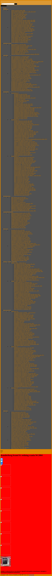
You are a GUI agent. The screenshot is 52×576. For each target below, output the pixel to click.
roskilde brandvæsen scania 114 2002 (19, 220)
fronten (4, 8)
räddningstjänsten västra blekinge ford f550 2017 (24, 302)
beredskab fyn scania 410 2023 (20, 117)
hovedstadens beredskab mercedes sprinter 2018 (21, 25)
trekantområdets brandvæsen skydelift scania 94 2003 (25, 390)
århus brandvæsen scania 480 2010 (18, 448)
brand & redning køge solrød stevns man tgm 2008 (25, 134)
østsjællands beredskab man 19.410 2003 (23, 193)
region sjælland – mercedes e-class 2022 (20, 51)
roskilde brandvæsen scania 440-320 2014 (20, 219)
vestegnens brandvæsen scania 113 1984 (20, 444)
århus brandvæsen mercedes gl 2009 (19, 260)
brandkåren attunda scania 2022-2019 (22, 95)
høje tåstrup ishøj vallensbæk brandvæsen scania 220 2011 (26, 279)
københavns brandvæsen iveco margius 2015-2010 (25, 341)
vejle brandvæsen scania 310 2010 (21, 182)
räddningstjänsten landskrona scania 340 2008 (24, 347)
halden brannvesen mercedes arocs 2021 (22, 329)
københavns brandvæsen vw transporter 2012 (21, 27)
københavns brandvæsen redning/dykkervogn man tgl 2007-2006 (28, 285)
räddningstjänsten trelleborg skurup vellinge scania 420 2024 (27, 391)
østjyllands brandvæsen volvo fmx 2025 (22, 306)
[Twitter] (26, 461)
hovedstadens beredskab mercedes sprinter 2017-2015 (22, 26)
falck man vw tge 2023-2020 (17, 12)
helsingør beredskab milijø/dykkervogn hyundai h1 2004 (26, 276)
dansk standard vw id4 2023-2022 (18, 44)
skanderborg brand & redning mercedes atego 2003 (25, 161)
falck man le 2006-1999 (19, 321)
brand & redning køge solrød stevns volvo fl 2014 (22, 423)
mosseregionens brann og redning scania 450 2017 (25, 146)
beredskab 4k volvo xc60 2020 (18, 230)
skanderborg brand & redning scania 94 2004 (23, 159)
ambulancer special (7, 43)
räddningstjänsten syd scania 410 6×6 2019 (20, 222)
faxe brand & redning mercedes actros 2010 (23, 105)
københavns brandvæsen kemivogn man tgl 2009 (24, 284)
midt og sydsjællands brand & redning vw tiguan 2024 (23, 245)
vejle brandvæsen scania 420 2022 (18, 225)
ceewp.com (31, 574)
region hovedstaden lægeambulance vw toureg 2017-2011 (23, 49)
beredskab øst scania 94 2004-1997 (21, 192)
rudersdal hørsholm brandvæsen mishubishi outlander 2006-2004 (25, 54)
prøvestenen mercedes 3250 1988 (18, 431)
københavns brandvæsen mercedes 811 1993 (23, 289)
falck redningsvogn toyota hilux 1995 (22, 267)
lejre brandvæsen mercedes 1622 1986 (19, 425)
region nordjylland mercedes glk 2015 (19, 50)
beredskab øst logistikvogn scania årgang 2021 (21, 83)
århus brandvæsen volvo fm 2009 (18, 227)
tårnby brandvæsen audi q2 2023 (21, 176)
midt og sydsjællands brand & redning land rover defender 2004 (25, 70)
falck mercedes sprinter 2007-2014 (18, 15)
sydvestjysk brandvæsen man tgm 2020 (22, 299)
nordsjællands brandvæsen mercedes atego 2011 (24, 359)
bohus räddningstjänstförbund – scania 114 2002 (24, 318)
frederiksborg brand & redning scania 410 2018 (24, 110)
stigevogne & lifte (7, 310)
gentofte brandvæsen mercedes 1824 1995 (23, 120)
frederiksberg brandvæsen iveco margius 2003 (24, 323)
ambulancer (5, 9)
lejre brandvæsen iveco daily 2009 (21, 292)
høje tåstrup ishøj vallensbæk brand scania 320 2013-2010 (23, 421)
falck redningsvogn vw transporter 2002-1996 (24, 266)
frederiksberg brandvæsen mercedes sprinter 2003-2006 (23, 21)
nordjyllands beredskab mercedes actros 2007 (21, 218)
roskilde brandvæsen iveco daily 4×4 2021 (20, 73)
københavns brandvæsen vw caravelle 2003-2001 (22, 31)
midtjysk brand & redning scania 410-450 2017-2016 (22, 426)
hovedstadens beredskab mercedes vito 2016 (20, 238)
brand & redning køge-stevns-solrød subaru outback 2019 (23, 243)
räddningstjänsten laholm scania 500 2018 (20, 216)
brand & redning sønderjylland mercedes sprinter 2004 (25, 170)
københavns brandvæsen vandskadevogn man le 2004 (22, 68)
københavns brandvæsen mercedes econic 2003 (24, 288)
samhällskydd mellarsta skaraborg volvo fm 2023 (24, 141)
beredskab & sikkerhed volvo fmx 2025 (19, 413)
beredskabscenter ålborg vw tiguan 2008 (20, 259)
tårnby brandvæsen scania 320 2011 (19, 441)
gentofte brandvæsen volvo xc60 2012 (19, 235)
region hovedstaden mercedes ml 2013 (19, 48)
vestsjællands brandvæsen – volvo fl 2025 (23, 400)
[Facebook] (26, 459)
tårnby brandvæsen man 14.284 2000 (22, 181)
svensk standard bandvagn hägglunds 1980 (20, 76)
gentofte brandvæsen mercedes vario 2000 (23, 275)
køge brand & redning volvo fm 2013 (22, 345)
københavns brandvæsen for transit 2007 (22, 287)
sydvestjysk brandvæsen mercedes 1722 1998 (24, 383)
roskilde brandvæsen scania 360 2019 (22, 367)
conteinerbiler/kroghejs (8, 211)
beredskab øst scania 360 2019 (20, 406)
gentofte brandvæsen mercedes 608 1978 (23, 122)
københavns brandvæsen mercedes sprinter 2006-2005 (23, 29)
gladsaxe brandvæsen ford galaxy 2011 (19, 236)
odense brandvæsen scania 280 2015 (22, 362)
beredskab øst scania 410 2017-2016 (22, 191)
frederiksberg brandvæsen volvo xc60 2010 (20, 231)
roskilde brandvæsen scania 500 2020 (19, 432)
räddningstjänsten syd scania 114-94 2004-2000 (24, 169)
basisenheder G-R (15, 119)
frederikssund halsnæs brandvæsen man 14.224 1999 (25, 114)
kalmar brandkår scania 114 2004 (21, 339)
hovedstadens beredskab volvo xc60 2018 (20, 237)
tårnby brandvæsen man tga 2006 (21, 180)
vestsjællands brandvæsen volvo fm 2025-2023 (24, 185)
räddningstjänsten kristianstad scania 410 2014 (24, 340)
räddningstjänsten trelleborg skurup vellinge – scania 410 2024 (27, 175)
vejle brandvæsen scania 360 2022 (21, 395)
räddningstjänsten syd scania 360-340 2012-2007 (24, 168)
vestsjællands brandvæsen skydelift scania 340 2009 (25, 401)
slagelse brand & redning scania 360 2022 (23, 369)
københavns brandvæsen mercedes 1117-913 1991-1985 (26, 131)
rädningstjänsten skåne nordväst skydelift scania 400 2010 (26, 368)
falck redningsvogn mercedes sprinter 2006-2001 (24, 264)
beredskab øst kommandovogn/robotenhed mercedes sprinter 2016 (25, 86)
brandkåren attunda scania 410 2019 (22, 313)
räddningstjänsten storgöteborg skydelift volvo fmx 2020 (26, 374)
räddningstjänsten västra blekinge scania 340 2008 (24, 190)
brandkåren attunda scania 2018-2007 (22, 96)
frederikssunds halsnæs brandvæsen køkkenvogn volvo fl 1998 (24, 62)
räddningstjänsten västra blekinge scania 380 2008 (24, 404)
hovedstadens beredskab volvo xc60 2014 (20, 239)
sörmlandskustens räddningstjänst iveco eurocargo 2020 (26, 386)
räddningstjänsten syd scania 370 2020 (22, 378)
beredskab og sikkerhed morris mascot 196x (23, 317)
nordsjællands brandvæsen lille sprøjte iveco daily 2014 (26, 148)
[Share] (26, 463)
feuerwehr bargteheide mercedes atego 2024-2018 (24, 97)
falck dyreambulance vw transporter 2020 (20, 56)
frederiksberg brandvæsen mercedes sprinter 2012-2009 (23, 20)
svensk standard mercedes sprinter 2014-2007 (21, 39)
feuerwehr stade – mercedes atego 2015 (22, 164)
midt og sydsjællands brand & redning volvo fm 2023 (25, 142)
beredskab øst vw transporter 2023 (18, 82)
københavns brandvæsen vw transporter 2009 (21, 241)
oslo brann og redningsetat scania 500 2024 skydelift (25, 366)
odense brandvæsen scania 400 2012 (19, 430)
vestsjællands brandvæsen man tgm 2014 (23, 186)
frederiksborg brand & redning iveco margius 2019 (25, 326)
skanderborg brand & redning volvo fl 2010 (23, 158)
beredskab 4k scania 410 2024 (20, 94)
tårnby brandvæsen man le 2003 (21, 393)
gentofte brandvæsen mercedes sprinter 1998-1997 (22, 23)
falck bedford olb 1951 (19, 322)
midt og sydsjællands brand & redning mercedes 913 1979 (26, 145)
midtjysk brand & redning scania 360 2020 (23, 353)
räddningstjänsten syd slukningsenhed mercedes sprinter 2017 (27, 167)
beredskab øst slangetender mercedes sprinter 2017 (22, 85)
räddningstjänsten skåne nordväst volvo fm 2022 (24, 162)
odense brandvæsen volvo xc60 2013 (19, 248)
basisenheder (6, 91)
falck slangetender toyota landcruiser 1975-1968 (21, 59)
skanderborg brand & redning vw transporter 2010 (22, 249)
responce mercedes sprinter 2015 (18, 32)
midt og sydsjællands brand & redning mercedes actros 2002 (27, 356)
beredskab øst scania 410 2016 (17, 446)
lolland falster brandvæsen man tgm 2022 (23, 349)
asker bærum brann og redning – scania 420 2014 (24, 312)
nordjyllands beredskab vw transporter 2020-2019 (22, 247)
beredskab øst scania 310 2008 (20, 305)
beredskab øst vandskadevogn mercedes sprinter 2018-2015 (24, 84)
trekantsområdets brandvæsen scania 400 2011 (21, 440)
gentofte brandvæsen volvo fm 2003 (22, 327)
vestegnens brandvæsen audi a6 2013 (19, 253)
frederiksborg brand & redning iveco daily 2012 (24, 111)
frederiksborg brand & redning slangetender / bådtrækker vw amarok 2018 (27, 61)
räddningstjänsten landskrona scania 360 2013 (24, 136)
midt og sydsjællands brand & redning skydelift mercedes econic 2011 (29, 355)
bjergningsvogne (6, 196)
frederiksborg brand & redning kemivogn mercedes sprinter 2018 (28, 270)
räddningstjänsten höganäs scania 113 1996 (20, 213)
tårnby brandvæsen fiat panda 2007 (21, 179)
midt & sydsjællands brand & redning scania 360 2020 (25, 144)
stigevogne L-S (14, 346)
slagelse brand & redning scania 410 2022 (23, 163)
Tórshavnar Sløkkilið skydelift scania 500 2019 (24, 389)
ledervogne (5, 228)
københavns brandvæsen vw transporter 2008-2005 (22, 28)
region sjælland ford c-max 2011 (18, 53)
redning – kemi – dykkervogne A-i (18, 262)
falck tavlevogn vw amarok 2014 (18, 202)
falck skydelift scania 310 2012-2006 (22, 319)
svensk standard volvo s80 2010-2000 (19, 40)
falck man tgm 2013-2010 (19, 99)
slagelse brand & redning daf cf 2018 (19, 221)
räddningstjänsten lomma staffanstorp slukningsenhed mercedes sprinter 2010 (30, 139)
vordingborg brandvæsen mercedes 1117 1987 (24, 187)
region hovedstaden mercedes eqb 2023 (19, 46)
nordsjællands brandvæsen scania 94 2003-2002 (24, 150)
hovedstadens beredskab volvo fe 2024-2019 (20, 420)
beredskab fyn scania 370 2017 (20, 118)
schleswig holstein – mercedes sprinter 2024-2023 (22, 36)
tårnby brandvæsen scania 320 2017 (21, 177)
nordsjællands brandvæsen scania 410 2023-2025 (24, 147)
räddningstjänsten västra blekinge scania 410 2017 (24, 188)
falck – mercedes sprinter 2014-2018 (19, 14)
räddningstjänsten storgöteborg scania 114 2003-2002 (25, 375)
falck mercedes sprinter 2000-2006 (18, 17)
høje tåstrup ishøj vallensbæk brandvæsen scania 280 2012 (26, 124)
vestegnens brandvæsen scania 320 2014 (20, 442)
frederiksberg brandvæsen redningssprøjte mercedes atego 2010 (27, 107)
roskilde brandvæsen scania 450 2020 (22, 153)
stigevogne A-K (14, 311)
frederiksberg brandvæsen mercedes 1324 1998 (24, 108)
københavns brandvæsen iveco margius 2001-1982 (25, 343)
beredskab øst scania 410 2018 (17, 226)
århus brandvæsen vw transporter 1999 (22, 309)
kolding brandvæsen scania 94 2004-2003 (23, 127)
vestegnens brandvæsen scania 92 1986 (22, 398)
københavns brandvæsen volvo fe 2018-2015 (21, 214)
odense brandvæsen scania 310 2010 (22, 151)
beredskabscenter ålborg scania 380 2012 (20, 447)
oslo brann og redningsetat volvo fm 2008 (20, 209)
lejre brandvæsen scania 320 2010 (21, 137)
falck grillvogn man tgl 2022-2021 (18, 197)
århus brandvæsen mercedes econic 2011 (22, 409)
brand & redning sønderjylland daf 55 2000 (23, 300)
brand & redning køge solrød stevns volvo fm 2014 (25, 133)
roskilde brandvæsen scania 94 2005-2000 (23, 154)
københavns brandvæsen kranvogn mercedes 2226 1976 (23, 208)
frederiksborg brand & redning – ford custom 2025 (22, 60)
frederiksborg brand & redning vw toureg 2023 (21, 232)
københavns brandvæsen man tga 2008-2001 (23, 130)
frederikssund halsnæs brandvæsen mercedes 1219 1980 (26, 116)
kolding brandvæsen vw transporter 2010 (23, 282)
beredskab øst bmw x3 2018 (17, 255)
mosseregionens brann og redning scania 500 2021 (25, 357)
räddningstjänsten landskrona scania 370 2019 (24, 135)
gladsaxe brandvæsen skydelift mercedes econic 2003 (25, 328)
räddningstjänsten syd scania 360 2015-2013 (23, 379)
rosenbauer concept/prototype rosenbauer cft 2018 (24, 152)
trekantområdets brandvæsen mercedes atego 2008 (25, 173)
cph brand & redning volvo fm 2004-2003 (20, 417)
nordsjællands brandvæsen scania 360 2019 (23, 358)
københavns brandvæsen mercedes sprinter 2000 (21, 45)
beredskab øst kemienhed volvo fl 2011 (22, 304)
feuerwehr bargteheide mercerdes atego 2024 (23, 316)
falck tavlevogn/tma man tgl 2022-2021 (19, 198)
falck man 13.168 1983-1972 (20, 101)
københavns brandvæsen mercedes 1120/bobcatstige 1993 (26, 344)
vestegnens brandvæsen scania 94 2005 (19, 443)
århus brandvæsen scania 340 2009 (21, 194)
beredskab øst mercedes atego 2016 (21, 407)
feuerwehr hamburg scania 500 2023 (22, 330)
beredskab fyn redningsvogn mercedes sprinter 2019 (25, 272)
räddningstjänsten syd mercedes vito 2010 (20, 250)
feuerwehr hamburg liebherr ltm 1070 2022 (20, 204)
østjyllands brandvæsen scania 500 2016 (22, 307)
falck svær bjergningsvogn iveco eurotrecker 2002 (22, 203)
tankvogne (5, 410)
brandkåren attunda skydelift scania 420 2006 (23, 315)
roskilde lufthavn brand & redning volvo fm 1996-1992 (23, 434)
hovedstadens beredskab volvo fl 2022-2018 (23, 123)
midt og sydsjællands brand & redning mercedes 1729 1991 (24, 427)
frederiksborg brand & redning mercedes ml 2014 (21, 233)
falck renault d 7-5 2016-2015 (17, 199)
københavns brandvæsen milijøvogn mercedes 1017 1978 (26, 290)
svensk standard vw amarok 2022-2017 (19, 42)
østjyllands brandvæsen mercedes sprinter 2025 (21, 89)
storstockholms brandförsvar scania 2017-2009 (24, 376)
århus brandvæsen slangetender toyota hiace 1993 (22, 90)
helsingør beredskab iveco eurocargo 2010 (23, 332)
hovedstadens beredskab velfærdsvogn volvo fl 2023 (22, 63)
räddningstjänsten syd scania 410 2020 (22, 165)
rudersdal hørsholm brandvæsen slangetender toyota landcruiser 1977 (26, 74)
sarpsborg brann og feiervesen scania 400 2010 (24, 157)
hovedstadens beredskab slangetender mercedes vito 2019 (23, 65)
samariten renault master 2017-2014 (19, 34)
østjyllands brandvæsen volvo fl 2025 (19, 88)
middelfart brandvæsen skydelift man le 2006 (23, 352)
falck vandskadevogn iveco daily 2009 (19, 57)
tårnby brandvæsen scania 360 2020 (21, 392)
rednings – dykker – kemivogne (10, 261)
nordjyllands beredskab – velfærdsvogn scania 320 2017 (23, 71)
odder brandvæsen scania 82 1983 (21, 361)
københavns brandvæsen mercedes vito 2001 (21, 242)
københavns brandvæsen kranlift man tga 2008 (21, 207)
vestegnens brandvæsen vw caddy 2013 (19, 79)
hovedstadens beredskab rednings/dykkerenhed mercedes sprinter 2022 (29, 277)
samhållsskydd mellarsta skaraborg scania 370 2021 (25, 351)
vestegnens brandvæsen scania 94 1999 (22, 397)
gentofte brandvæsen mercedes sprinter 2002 (20, 22)
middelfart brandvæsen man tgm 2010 (22, 293)
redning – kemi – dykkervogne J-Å (18, 281)
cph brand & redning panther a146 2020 (20, 414)
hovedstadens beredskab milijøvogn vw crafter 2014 (25, 278)
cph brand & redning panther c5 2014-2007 (20, 415)
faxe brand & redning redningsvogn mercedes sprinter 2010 (26, 268)
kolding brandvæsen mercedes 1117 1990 (23, 128)
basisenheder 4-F (15, 93)
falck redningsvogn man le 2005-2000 (22, 265)
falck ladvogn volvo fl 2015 (17, 201)
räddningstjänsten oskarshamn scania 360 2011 (24, 363)
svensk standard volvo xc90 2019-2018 (19, 38)
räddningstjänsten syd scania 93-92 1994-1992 (24, 381)
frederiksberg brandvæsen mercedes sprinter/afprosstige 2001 (27, 324)
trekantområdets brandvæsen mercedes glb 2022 (21, 252)
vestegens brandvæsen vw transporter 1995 (20, 80)
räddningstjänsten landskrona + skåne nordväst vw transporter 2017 (25, 244)
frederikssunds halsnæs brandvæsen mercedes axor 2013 (26, 112)
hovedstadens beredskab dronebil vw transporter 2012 (22, 67)
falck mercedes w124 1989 (17, 19)
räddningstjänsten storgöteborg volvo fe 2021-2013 (25, 373)
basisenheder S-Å (15, 156)
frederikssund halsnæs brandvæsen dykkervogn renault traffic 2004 (28, 271)
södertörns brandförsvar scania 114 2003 (22, 385)
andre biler (5, 55)
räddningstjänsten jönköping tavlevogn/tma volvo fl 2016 (23, 205)
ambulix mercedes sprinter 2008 (18, 10)
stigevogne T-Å (14, 387)
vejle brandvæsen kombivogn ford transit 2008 (21, 78)
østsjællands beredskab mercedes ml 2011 (20, 258)
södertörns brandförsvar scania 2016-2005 (23, 384)
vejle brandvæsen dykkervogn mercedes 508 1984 (25, 301)
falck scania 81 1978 (18, 102)
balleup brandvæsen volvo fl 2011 (18, 412)
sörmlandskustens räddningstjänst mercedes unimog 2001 (23, 210)
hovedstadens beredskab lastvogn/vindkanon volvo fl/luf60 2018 (25, 66)
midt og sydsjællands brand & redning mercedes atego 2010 (27, 294)
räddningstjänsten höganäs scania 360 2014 (23, 335)
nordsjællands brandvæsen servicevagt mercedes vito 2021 (23, 72)
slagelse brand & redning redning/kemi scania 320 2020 (26, 296)
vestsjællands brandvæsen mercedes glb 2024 (21, 254)
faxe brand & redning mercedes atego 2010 (23, 103)
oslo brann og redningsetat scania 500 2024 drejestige (25, 364)
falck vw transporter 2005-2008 (18, 16)
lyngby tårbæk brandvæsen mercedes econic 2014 (24, 350)
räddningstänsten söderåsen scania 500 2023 (20, 438)
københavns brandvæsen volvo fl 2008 (22, 129)
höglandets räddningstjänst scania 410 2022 (23, 338)
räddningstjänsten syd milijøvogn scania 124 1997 (24, 298)
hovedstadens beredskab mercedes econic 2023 (24, 333)
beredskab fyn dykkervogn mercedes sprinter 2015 (25, 273)
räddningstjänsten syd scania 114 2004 (22, 380)
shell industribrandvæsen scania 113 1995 (20, 435)
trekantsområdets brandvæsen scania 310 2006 (24, 174)
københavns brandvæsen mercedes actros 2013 (21, 215)
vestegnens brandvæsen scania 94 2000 (22, 396)
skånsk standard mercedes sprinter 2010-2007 (21, 37)
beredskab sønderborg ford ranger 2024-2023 (21, 77)
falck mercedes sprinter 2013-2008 (21, 100)
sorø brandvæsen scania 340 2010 (21, 372)
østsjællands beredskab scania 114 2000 (22, 408)
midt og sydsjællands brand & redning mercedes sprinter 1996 (27, 295)
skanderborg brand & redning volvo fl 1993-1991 (21, 436)
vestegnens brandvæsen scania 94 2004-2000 (23, 184)
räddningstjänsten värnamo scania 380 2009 (23, 403)
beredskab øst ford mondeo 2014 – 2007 (20, 256)
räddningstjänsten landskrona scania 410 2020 (21, 424)
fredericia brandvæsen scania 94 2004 (22, 106)
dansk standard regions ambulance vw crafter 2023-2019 (23, 11)
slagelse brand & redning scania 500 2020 (20, 437)
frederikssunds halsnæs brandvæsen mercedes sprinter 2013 (26, 113)
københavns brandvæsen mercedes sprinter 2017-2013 (25, 283)
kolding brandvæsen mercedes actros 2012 (23, 125)
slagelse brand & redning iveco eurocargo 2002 (24, 370)
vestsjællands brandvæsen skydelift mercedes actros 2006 (26, 402)
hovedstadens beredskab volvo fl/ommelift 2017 (24, 334)
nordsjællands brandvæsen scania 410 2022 (20, 429)
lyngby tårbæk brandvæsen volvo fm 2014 (23, 140)
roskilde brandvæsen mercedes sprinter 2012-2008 (22, 33)
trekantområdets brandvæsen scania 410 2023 (24, 171)
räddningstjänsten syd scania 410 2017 (19, 224)
